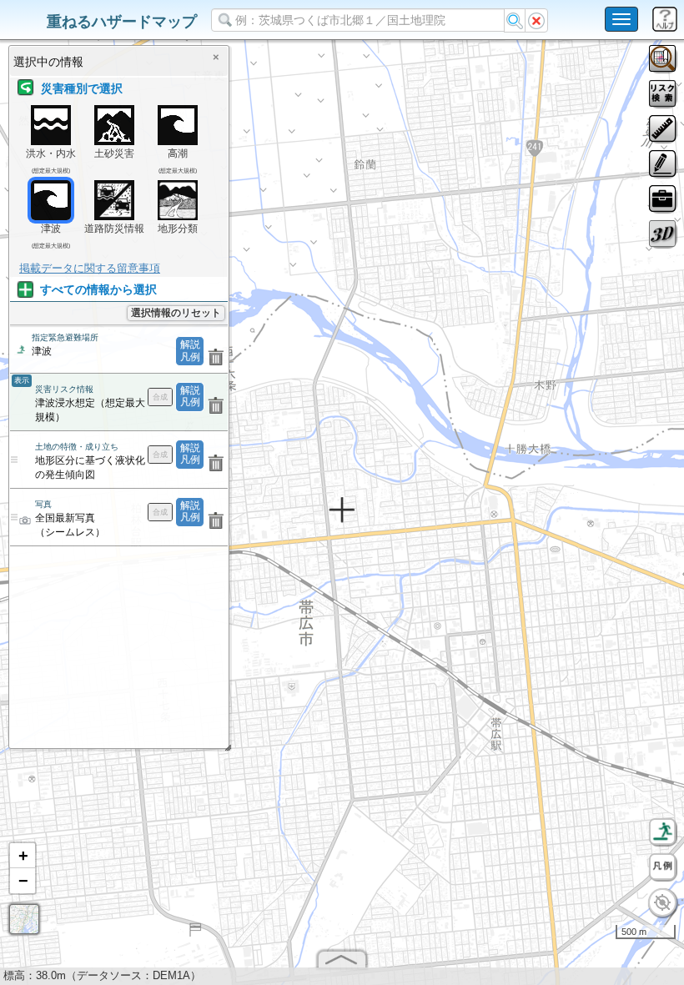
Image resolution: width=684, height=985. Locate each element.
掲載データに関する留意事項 (89, 268)
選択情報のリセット (176, 313)
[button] (22, 855)
